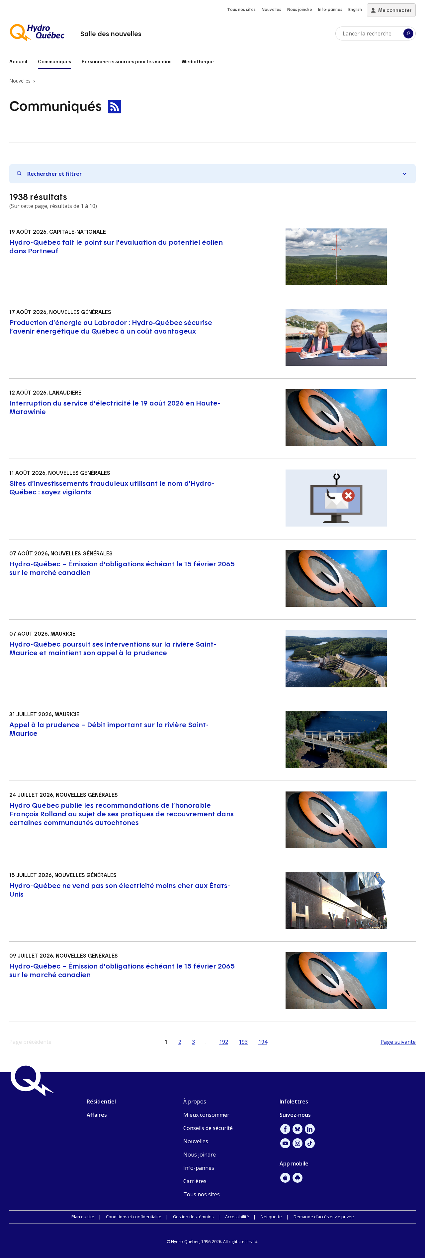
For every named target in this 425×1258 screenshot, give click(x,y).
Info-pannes (330, 9)
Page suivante (398, 1041)
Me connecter (395, 10)
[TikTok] (310, 1143)
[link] (114, 106)
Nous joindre (299, 9)
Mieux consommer (206, 1114)
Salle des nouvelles (110, 33)
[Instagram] (297, 1143)
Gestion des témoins (193, 1217)
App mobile (294, 1163)
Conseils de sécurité (208, 1128)
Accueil (18, 61)
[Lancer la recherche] (408, 33)
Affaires (97, 1114)
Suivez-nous (295, 1114)
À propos (194, 1101)
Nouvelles (271, 9)
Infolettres (294, 1101)
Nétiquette (271, 1217)
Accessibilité (237, 1217)
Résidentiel (101, 1101)
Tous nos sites (241, 9)
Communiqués (54, 61)
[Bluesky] (297, 1129)
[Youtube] (285, 1143)
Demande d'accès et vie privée (324, 1217)
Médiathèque (198, 61)
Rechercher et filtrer (54, 173)
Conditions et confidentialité (133, 1217)
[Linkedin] (310, 1129)
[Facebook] (285, 1129)
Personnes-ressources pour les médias (126, 61)
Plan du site (82, 1217)
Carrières (195, 1181)
